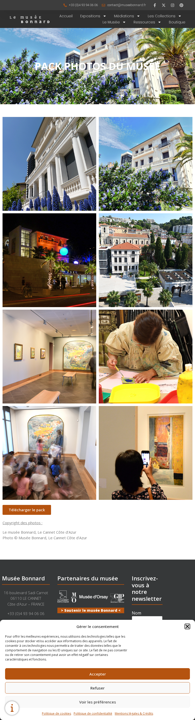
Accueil (66, 16)
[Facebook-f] (155, 5)
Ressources (144, 22)
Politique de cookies (56, 713)
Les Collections (161, 16)
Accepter (97, 674)
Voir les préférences (97, 701)
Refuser (97, 688)
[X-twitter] (164, 5)
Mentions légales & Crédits (134, 713)
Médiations (124, 16)
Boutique (177, 22)
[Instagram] (172, 5)
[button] (187, 626)
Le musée (111, 22)
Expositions (90, 16)
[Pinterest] (181, 5)
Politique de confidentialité (93, 713)
